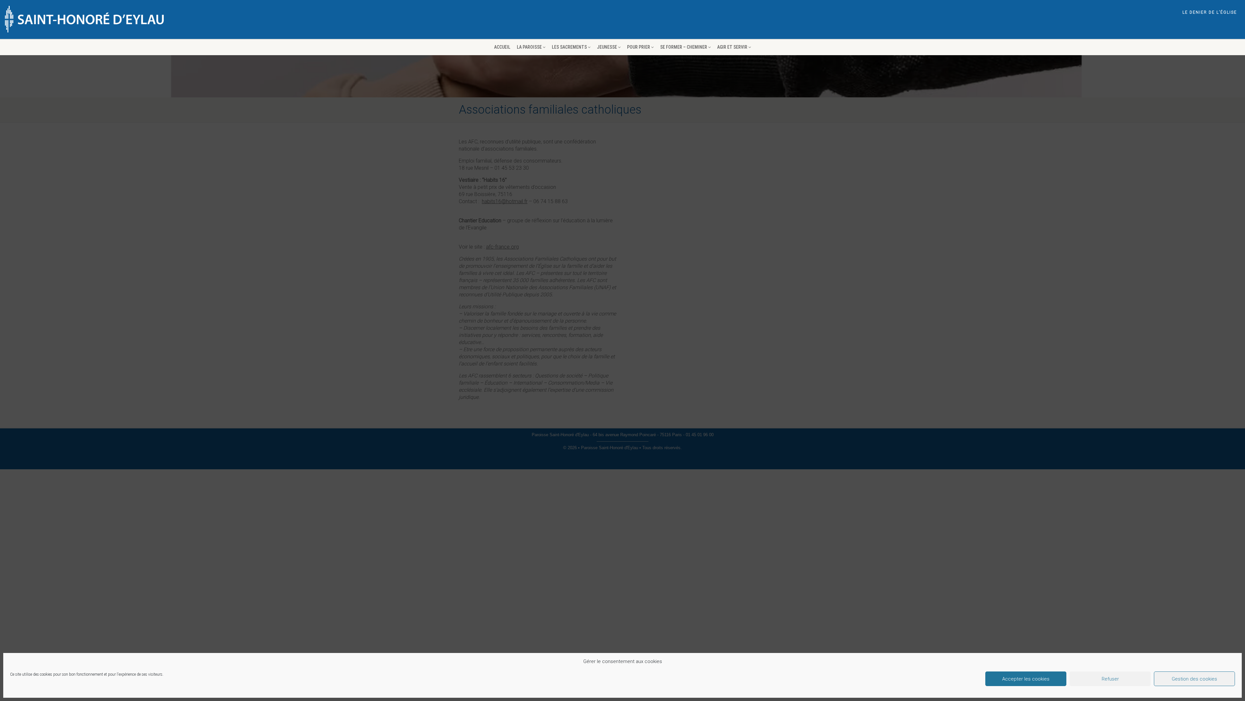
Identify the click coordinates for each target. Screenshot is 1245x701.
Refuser (1110, 679)
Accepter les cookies (1025, 679)
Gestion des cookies (1194, 679)
